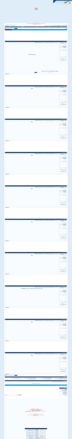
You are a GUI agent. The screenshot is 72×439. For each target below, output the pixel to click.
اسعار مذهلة (53, 381)
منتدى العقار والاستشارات (59, 25)
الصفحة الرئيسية (31, 428)
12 (9, 28)
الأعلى (25, 428)
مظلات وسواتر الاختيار (62, 381)
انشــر (49, 72)
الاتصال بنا (34, 428)
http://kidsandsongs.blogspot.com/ (31, 435)
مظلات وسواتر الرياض (57, 381)
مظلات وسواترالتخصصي (62, 42)
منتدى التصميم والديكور (54, 25)
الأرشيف (28, 428)
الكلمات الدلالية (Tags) (65, 380)
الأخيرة (6, 28)
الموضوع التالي (34, 383)
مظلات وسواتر (32, 54)
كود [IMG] (66, 393)
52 (8, 28)
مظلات (32, 88)
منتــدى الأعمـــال (63, 25)
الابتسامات (66, 392)
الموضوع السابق (38, 383)
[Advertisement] (26, 1)
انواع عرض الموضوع (7, 29)
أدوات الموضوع (10, 29)
